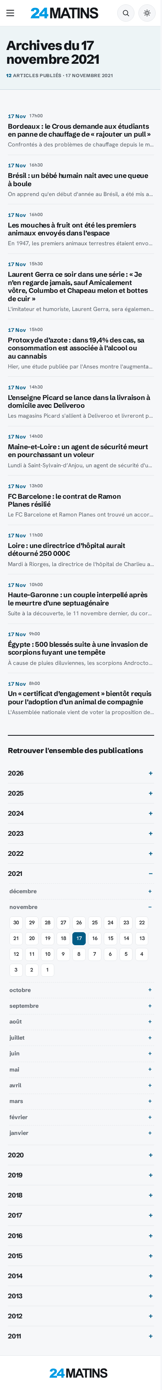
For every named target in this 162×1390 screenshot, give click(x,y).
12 (47, 970)
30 (16, 938)
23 (126, 938)
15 (126, 954)
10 (79, 970)
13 (32, 970)
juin (14, 1069)
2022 (16, 870)
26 (79, 938)
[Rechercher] (125, 13)
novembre (23, 923)
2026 (16, 789)
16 (110, 954)
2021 (15, 890)
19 (63, 954)
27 (63, 938)
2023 (16, 849)
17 (95, 954)
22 (16, 954)
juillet (16, 1053)
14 (16, 970)
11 (63, 970)
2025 (16, 809)
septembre (24, 1021)
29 (32, 938)
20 (47, 954)
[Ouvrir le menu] (11, 13)
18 (79, 954)
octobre (20, 1005)
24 (110, 938)
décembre (23, 907)
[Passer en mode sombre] (147, 13)
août (15, 1037)
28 (47, 938)
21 (32, 954)
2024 (16, 829)
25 (95, 938)
